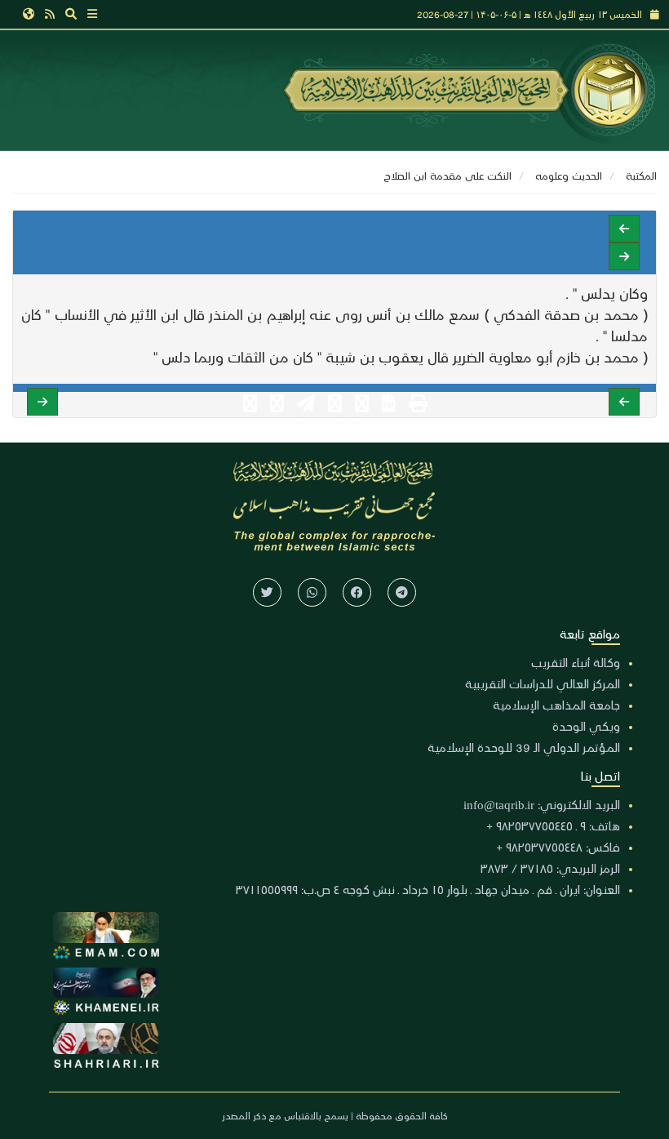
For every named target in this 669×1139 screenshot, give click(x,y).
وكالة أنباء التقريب (575, 662)
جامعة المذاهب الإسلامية (556, 704)
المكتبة (641, 175)
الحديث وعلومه (568, 175)
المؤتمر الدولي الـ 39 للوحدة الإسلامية (524, 747)
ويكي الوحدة (586, 726)
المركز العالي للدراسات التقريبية (542, 683)
